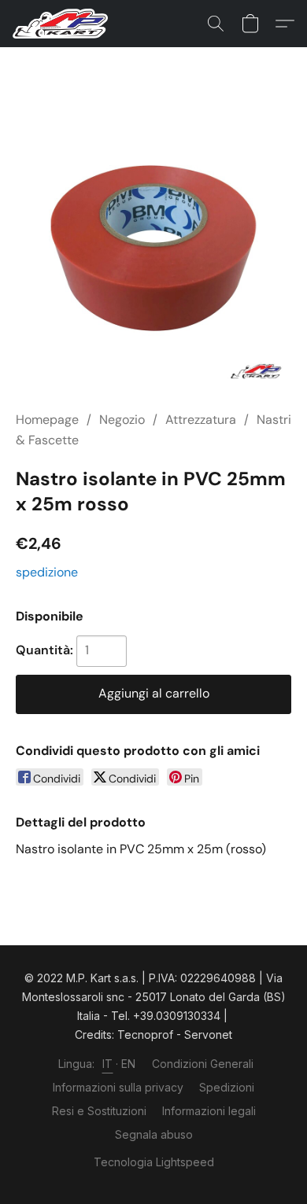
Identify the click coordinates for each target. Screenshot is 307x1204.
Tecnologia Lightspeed (154, 1162)
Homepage (47, 419)
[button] (63, 23)
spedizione (47, 572)
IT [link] (107, 1063)
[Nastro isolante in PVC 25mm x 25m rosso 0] (153, 247)
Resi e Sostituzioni (99, 1110)
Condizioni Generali (202, 1063)
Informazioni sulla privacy (118, 1087)
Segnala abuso (154, 1134)
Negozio (122, 419)
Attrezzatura (200, 419)
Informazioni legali (209, 1110)
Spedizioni (226, 1087)
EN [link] (128, 1063)
